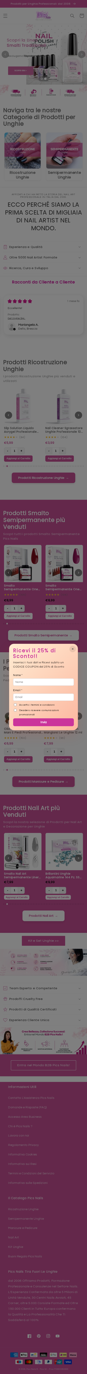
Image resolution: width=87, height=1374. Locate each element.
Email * (17, 690)
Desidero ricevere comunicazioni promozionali (39, 712)
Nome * (18, 675)
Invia (43, 722)
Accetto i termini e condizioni (36, 705)
